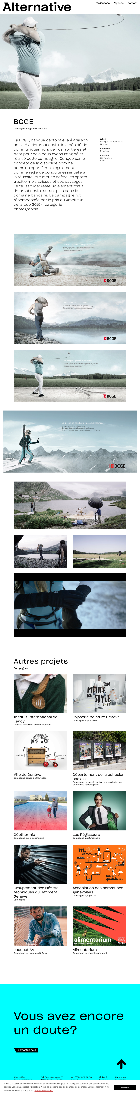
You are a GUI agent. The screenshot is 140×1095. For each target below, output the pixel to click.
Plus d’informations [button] (44, 1091)
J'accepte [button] (125, 1087)
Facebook (120, 1077)
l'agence (119, 3)
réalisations (103, 3)
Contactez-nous (27, 1050)
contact (132, 3)
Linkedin (103, 1077)
